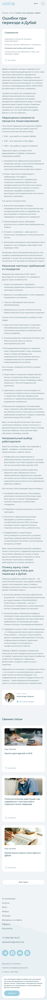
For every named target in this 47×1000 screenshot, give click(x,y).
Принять (12, 993)
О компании (8, 898)
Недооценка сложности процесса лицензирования (18, 40)
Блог (4, 907)
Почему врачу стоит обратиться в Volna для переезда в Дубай (22, 53)
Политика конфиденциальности (15, 968)
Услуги (5, 903)
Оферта (6, 924)
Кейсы (5, 911)
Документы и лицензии (11, 964)
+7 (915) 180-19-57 (11, 938)
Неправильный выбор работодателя (19, 48)
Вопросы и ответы (12, 920)
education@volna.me (13, 942)
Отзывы (6, 916)
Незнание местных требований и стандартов (23, 45)
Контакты (7, 928)
